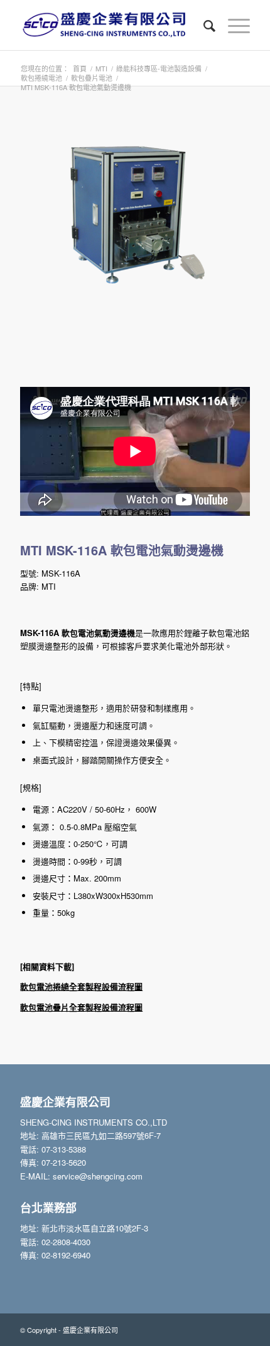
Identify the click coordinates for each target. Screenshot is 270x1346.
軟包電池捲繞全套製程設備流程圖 (81, 986)
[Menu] (232, 25)
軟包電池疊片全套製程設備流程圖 (81, 1007)
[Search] (203, 25)
